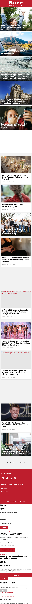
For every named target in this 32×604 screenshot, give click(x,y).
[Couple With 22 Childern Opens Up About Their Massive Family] (16, 224)
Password (3, 519)
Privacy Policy (4, 491)
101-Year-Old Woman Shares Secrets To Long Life (13, 206)
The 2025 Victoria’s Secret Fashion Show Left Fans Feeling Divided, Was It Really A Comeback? (16, 343)
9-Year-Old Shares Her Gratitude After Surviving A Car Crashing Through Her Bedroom (15, 312)
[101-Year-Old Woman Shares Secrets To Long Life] (16, 194)
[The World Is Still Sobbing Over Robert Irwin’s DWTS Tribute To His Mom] (16, 412)
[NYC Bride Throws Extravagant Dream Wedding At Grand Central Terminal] (16, 164)
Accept (16, 575)
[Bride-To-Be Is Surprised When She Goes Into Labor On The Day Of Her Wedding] (16, 247)
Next (21, 462)
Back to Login (3, 554)
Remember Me (6, 523)
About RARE (4, 488)
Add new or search (6, 587)
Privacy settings (5, 495)
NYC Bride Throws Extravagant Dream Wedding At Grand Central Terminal (15, 177)
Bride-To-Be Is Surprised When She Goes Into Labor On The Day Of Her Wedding (15, 260)
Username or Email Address (8, 512)
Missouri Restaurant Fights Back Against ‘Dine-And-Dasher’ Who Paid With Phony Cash (14, 373)
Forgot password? (5, 532)
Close (4, 578)
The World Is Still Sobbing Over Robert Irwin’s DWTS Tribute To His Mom (15, 425)
